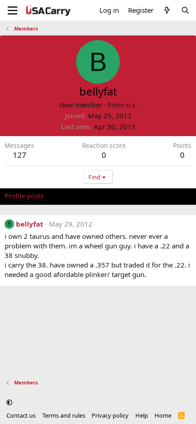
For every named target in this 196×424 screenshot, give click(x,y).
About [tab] (150, 195)
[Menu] (12, 10)
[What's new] (167, 10)
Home (163, 415)
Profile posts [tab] (24, 195)
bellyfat (29, 223)
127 (19, 155)
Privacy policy (110, 415)
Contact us (21, 415)
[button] (9, 403)
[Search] (185, 10)
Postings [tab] (118, 195)
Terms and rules (63, 415)
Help (141, 415)
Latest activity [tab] (74, 195)
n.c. (131, 104)
